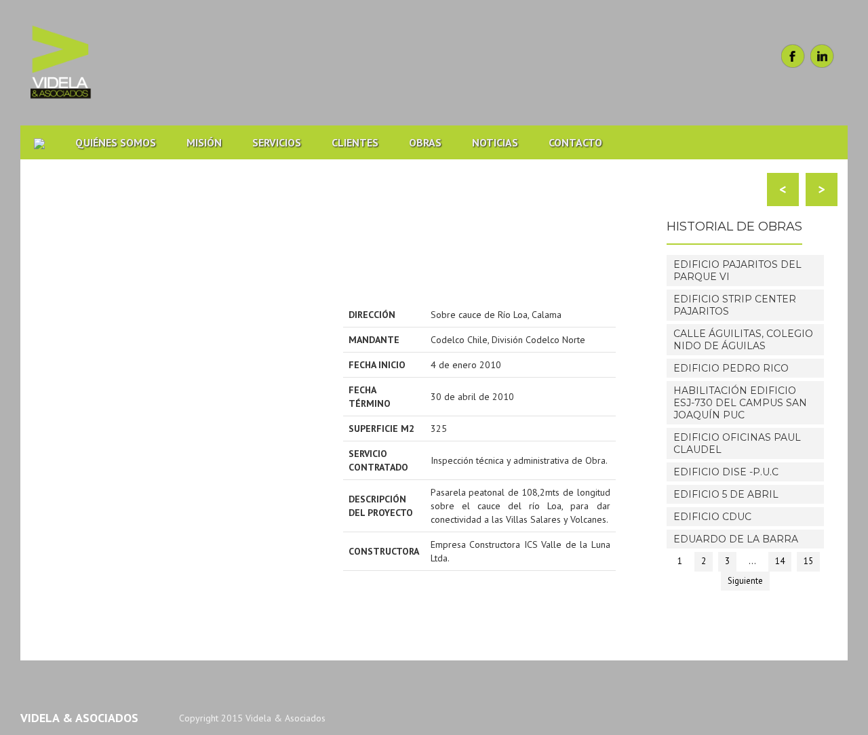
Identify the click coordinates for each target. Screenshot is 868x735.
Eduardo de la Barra (735, 539)
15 (808, 561)
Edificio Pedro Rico (731, 368)
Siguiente (745, 581)
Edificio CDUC (712, 517)
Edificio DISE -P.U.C (725, 472)
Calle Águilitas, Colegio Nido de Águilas (743, 339)
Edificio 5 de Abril (725, 494)
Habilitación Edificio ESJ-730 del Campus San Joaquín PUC (740, 402)
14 (780, 561)
